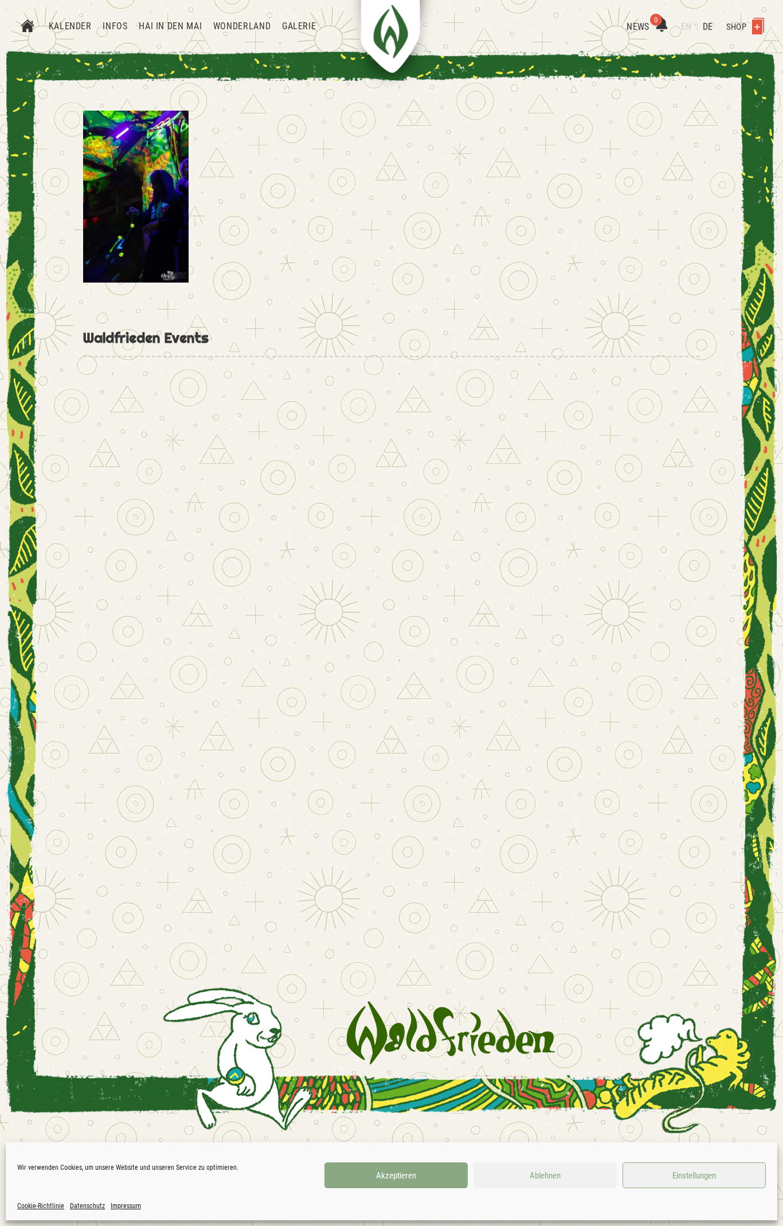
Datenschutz (87, 1206)
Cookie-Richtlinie (40, 1206)
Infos (115, 26)
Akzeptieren (396, 1175)
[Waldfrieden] (451, 1032)
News (642, 26)
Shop (737, 27)
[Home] (27, 27)
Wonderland (242, 26)
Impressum (126, 1206)
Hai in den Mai (170, 26)
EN (686, 26)
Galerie (299, 26)
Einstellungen (694, 1175)
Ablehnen (545, 1175)
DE (707, 26)
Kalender (70, 26)
